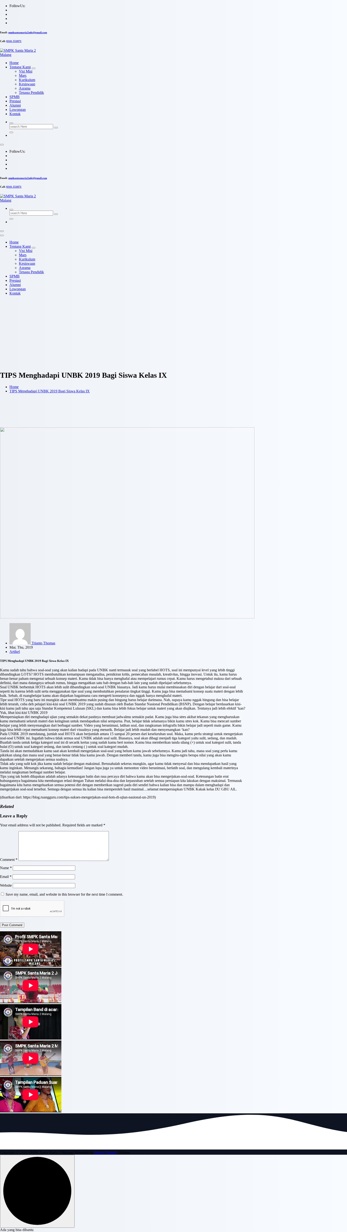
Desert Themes (105, 1152)
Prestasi (15, 101)
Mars (22, 76)
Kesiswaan (27, 84)
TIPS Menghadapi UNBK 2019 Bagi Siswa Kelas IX (49, 391)
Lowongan (17, 110)
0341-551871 (13, 41)
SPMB (14, 97)
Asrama (24, 88)
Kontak (15, 114)
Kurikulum (27, 80)
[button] (17, 1230)
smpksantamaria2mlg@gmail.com (27, 32)
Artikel (14, 652)
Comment (8, 860)
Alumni (15, 105)
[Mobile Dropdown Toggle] (33, 68)
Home (14, 63)
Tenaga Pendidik (31, 93)
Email (6, 877)
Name (6, 868)
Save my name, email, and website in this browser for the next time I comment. (64, 894)
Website (6, 885)
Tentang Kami (20, 67)
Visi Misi (25, 71)
